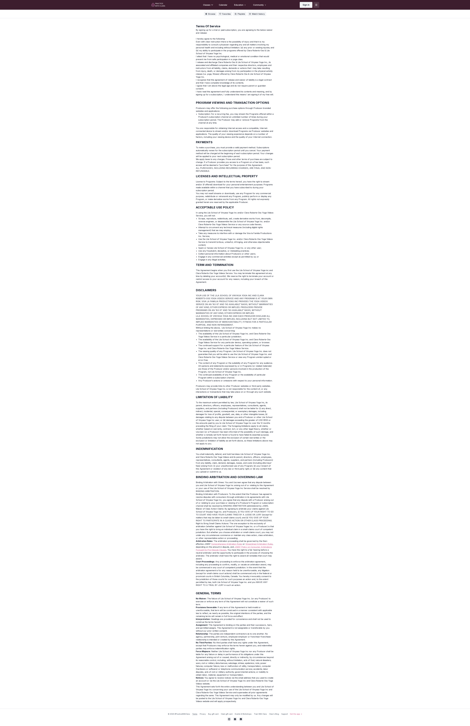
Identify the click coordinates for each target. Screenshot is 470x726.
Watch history (258, 14)
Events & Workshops (243, 714)
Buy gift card (213, 714)
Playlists (241, 14)
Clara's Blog (274, 714)
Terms (194, 714)
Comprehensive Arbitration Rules (226, 544)
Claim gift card (226, 714)
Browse (211, 14)
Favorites (226, 14)
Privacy (203, 714)
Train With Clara (260, 714)
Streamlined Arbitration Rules (259, 544)
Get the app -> (296, 714)
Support (284, 714)
